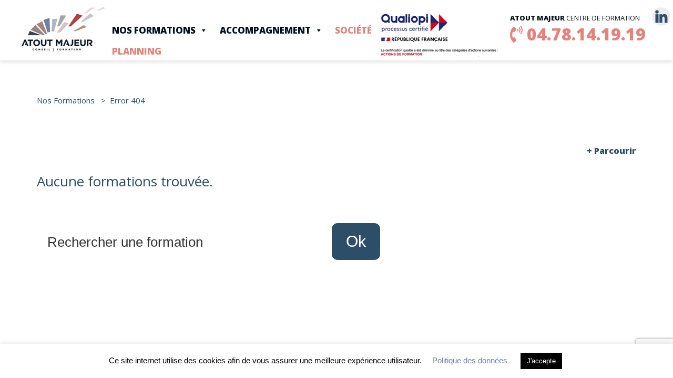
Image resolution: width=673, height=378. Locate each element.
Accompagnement (265, 30)
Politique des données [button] (469, 360)
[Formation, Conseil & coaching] (63, 29)
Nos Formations (154, 30)
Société (353, 30)
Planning (136, 51)
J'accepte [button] (541, 361)
